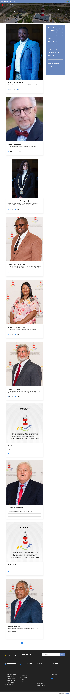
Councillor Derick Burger (14, 389)
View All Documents (41, 685)
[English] (58, 9)
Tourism (50, 9)
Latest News (4, 1)
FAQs (23, 679)
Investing (32, 9)
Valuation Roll (50, 71)
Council (23, 668)
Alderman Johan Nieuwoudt (15, 507)
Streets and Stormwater (11, 680)
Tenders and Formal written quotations (57, 667)
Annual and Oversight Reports (53, 30)
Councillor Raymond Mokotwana (16, 264)
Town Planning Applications (53, 49)
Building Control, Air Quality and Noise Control (12, 672)
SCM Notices (54, 672)
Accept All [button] (66, 693)
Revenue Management (10, 682)
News (46, 9)
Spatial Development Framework (54, 69)
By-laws (49, 35)
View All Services (10, 684)
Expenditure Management (11, 676)
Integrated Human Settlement (12, 678)
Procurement (20, 9)
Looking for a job (24, 677)
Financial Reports (51, 44)
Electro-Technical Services (11, 674)
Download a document (25, 675)
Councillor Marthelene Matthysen (16, 327)
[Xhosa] (68, 1)
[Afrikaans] (66, 1)
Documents (26, 9)
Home (4, 9)
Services (14, 9)
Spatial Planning (51, 66)
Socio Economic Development (53, 52)
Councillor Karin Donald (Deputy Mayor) (18, 201)
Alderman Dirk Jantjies (14, 626)
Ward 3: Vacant (12, 564)
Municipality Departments (26, 666)
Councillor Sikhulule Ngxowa (15, 82)
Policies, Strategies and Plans (53, 63)
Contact (54, 9)
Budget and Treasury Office (11, 668)
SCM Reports (54, 674)
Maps (23, 681)
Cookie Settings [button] (61, 693)
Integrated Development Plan (53, 46)
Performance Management (53, 60)
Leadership (9, 9)
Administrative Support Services (12, 666)
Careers (41, 9)
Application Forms (51, 33)
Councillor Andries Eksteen (15, 144)
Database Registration (56, 670)
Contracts (50, 38)
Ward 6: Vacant (12, 445)
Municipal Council (51, 41)
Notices (37, 9)
